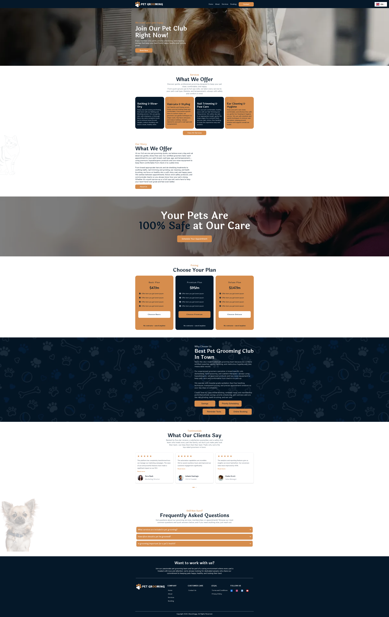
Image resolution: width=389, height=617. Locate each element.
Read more (141, 469)
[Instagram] (236, 590)
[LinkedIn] (242, 590)
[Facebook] (231, 590)
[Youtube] (247, 590)
